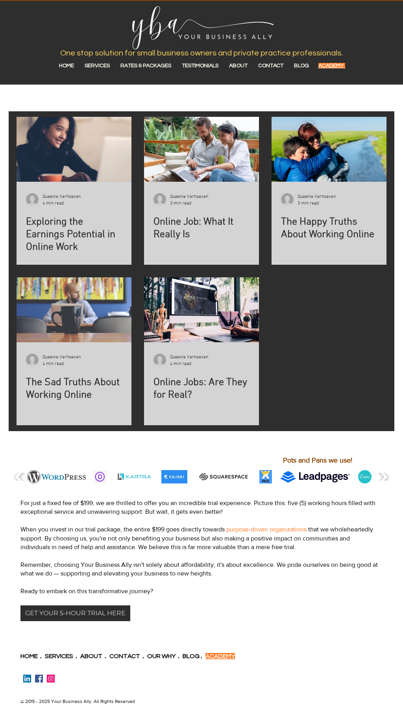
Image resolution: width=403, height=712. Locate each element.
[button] (56, 476)
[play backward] (20, 477)
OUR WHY (161, 656)
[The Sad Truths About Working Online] (74, 309)
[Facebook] (39, 678)
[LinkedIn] (27, 678)
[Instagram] (51, 678)
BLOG (301, 65)
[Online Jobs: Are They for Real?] (201, 309)
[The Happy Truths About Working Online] (329, 149)
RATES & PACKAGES (145, 65)
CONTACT (270, 65)
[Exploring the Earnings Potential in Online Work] (74, 149)
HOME (71, 65)
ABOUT (243, 65)
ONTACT (127, 656)
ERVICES (62, 656)
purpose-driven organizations (266, 529)
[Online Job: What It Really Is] (201, 149)
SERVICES (97, 65)
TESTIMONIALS (205, 65)
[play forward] (382, 477)
